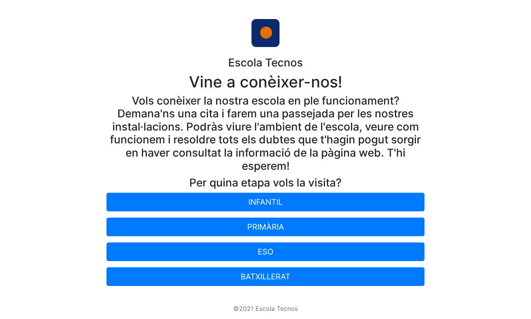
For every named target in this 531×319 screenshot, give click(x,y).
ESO (265, 251)
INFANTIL (265, 202)
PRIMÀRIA (265, 227)
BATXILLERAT (265, 276)
